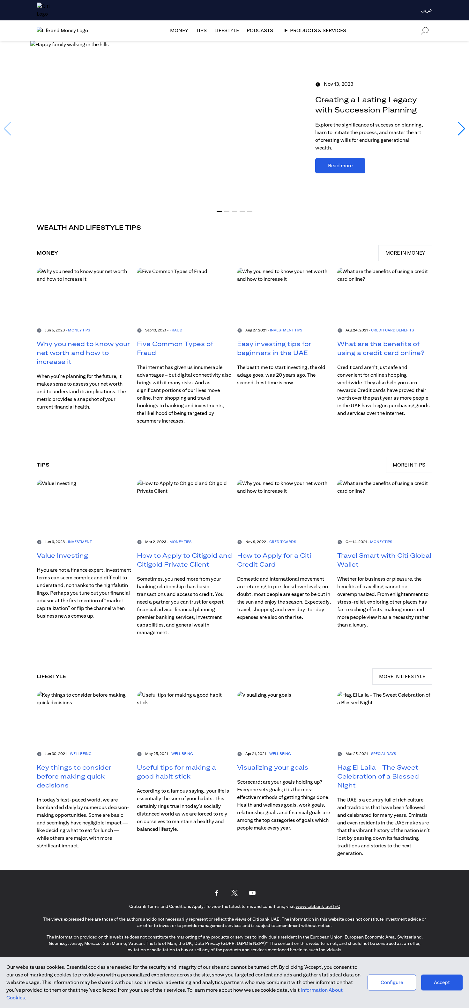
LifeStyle (226, 30)
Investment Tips (286, 330)
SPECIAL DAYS (383, 753)
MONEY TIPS (180, 541)
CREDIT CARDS (282, 541)
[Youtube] (252, 893)
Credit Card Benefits (392, 330)
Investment (80, 541)
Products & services (318, 30)
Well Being (81, 753)
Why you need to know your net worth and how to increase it (83, 352)
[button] (219, 211)
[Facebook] (216, 893)
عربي (426, 10)
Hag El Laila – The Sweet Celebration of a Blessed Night (378, 776)
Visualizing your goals (272, 767)
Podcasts (260, 30)
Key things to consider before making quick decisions (74, 776)
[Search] (424, 30)
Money (179, 30)
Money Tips (79, 330)
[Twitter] (234, 893)
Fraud (175, 330)
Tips (201, 30)
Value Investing (62, 555)
